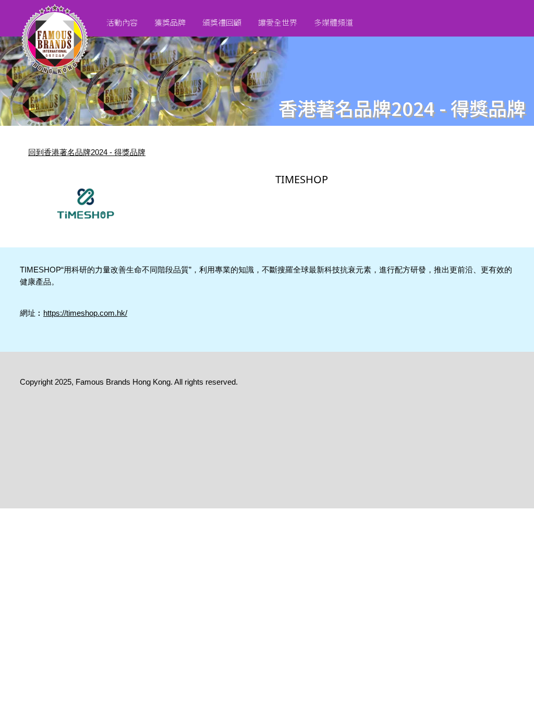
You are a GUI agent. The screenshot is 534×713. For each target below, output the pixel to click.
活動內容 (122, 22)
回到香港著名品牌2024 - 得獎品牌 (86, 152)
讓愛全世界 (277, 22)
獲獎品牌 (170, 22)
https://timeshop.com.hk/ (85, 312)
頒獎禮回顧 (221, 22)
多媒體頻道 (333, 22)
